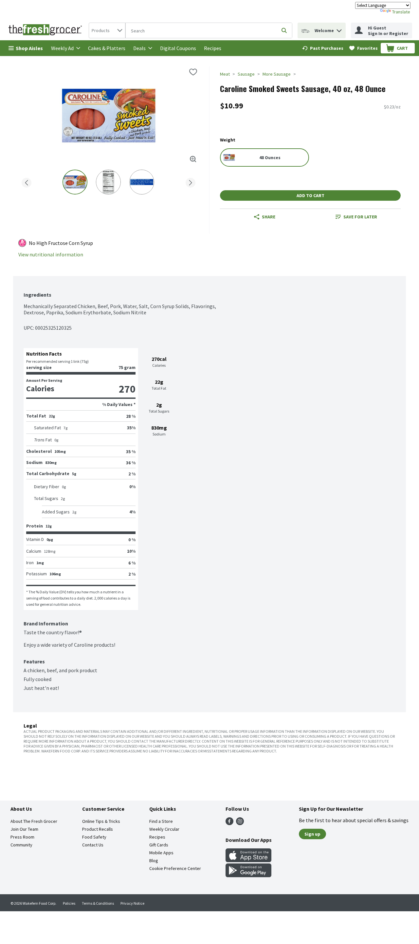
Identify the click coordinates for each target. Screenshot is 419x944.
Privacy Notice (132, 903)
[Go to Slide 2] (108, 182)
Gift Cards (158, 845)
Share (268, 217)
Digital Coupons (178, 48)
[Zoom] (193, 159)
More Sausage (277, 74)
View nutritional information (50, 254)
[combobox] (107, 30)
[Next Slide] (190, 181)
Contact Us (92, 845)
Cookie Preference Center (175, 868)
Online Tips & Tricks (101, 821)
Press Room (22, 837)
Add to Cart (310, 195)
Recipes (212, 48)
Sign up (312, 834)
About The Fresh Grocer (33, 821)
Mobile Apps (161, 853)
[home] (46, 30)
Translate (401, 12)
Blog (153, 860)
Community (21, 845)
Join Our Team (24, 829)
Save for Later (360, 217)
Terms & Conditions (98, 903)
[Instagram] (240, 823)
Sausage (246, 74)
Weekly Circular (164, 829)
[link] (322, 48)
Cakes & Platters (106, 48)
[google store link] (248, 875)
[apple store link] (248, 860)
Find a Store (161, 821)
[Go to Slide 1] (75, 182)
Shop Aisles (29, 48)
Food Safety (94, 837)
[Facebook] (229, 823)
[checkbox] (193, 72)
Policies (69, 903)
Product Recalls (97, 829)
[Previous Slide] (26, 181)
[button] (339, 29)
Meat (225, 74)
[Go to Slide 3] (141, 182)
